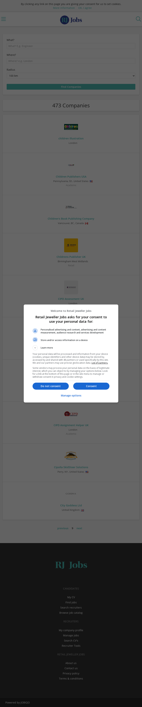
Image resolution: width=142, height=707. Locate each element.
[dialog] (71, 353)
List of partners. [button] (100, 362)
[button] (71, 347)
